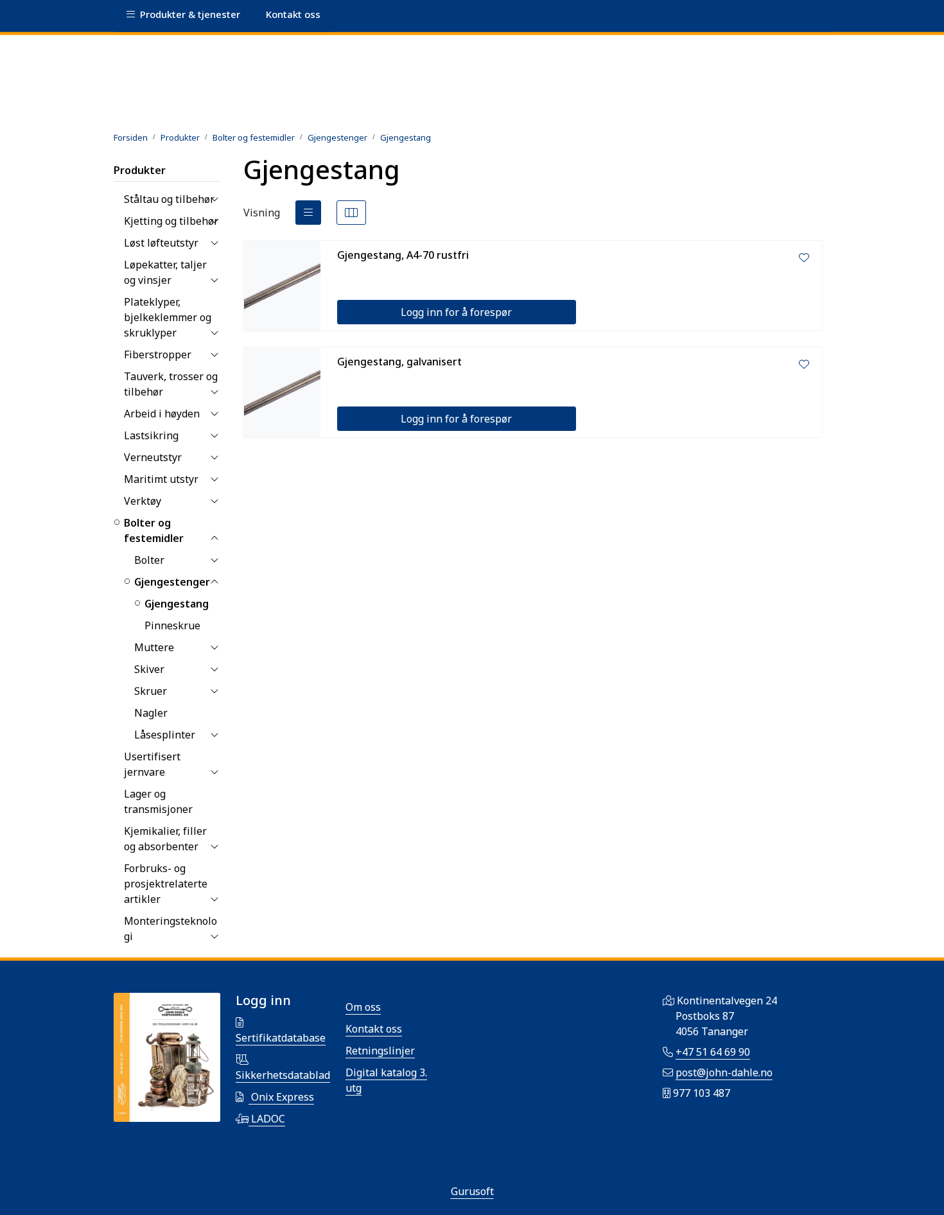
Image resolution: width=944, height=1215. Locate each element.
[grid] (351, 212)
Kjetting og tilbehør (171, 221)
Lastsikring (151, 435)
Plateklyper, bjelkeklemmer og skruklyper (167, 317)
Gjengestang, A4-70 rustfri (403, 255)
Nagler (151, 713)
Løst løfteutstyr (161, 243)
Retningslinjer (380, 1051)
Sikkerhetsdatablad (283, 1075)
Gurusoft (472, 1191)
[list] (308, 212)
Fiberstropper (157, 354)
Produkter (140, 170)
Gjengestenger (172, 582)
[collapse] (214, 199)
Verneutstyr (153, 457)
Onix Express (281, 1097)
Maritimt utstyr (161, 479)
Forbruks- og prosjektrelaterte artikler (165, 883)
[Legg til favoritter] (804, 257)
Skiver (149, 669)
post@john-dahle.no (724, 1072)
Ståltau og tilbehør (169, 199)
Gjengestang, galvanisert (399, 361)
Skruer (150, 691)
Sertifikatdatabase (281, 1038)
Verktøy (142, 501)
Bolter (149, 560)
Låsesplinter (164, 735)
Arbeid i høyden (162, 413)
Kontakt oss (373, 1029)
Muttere (154, 647)
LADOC (267, 1119)
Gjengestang (176, 604)
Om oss (363, 1007)
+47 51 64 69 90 (713, 1052)
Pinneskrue (172, 625)
